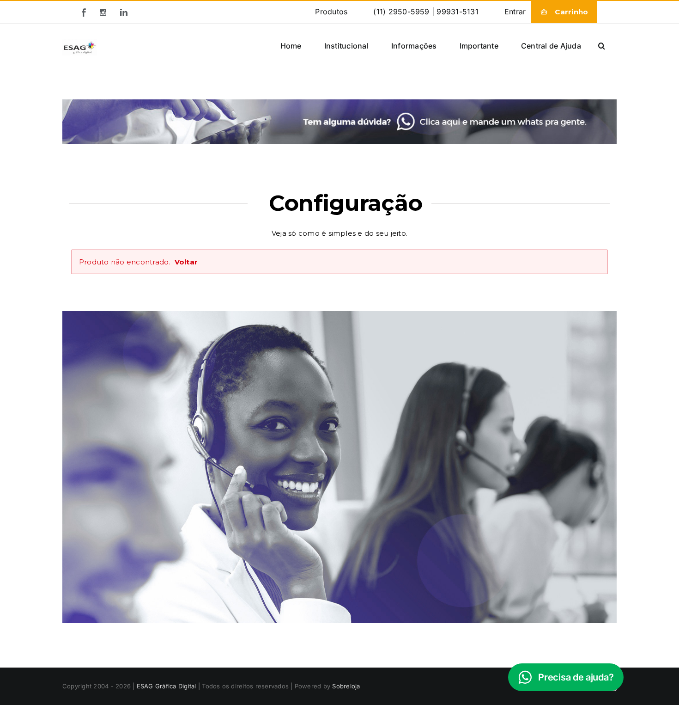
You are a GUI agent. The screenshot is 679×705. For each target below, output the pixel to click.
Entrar (515, 11)
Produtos (331, 11)
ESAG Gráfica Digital (166, 686)
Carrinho (571, 11)
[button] (601, 45)
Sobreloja (346, 686)
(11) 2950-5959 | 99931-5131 (425, 11)
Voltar (186, 261)
